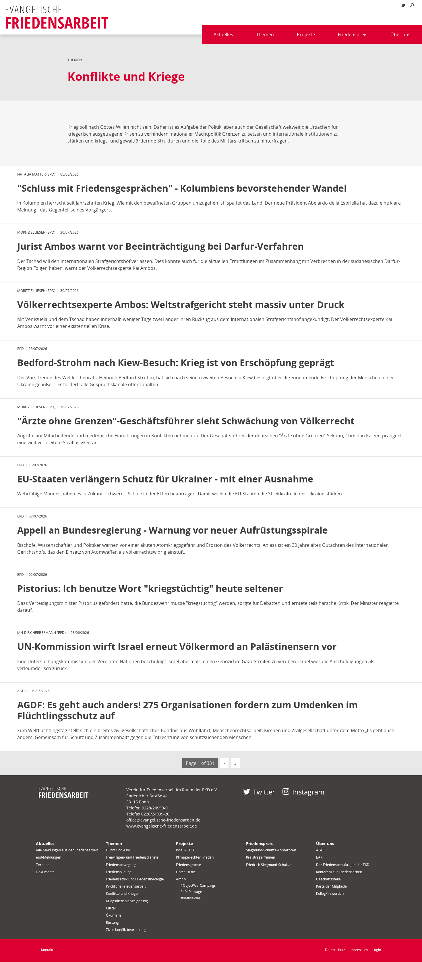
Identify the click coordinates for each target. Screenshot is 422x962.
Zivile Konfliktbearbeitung (126, 929)
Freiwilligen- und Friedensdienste (132, 857)
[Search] (412, 5)
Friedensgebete (188, 864)
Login (376, 949)
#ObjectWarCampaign (198, 885)
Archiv (181, 879)
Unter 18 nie (186, 871)
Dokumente (45, 871)
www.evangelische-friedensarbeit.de (161, 826)
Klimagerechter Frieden (195, 857)
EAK (319, 857)
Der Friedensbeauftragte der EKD (342, 864)
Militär (111, 908)
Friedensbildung (118, 871)
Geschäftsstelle (328, 879)
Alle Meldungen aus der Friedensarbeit (67, 850)
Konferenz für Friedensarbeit (339, 871)
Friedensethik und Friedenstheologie (135, 879)
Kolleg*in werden (330, 893)
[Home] (57, 17)
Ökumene (113, 915)
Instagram (308, 791)
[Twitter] (403, 5)
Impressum (359, 949)
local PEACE (185, 850)
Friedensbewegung (121, 864)
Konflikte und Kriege (122, 893)
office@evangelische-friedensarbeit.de (163, 820)
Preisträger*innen (260, 857)
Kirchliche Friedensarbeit (126, 886)
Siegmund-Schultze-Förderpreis (271, 850)
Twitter (264, 791)
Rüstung (112, 922)
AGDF (320, 850)
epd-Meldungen (48, 857)
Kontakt (47, 949)
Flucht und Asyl (118, 850)
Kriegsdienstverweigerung (127, 900)
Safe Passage (191, 891)
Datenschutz (335, 949)
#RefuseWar (190, 898)
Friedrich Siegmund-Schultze (269, 864)
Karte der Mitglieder (332, 886)
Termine (42, 864)
